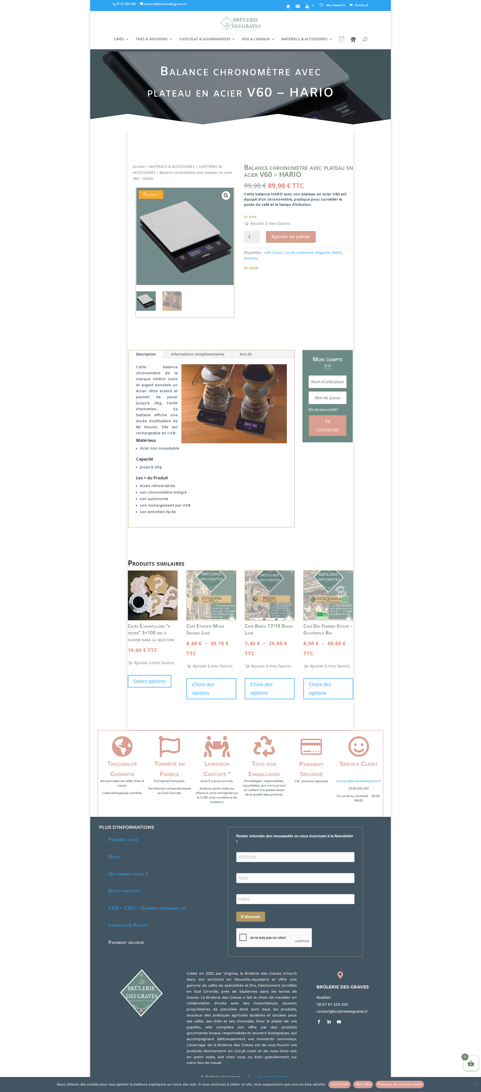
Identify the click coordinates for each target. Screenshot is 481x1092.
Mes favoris (335, 5)
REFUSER (363, 1084)
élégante (322, 252)
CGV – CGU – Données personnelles (147, 908)
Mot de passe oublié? (323, 409)
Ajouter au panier (291, 237)
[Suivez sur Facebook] (319, 1022)
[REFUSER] (474, 1084)
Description (146, 354)
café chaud (273, 252)
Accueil (139, 166)
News (113, 857)
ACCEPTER (339, 1084)
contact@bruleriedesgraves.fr (358, 781)
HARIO (336, 252)
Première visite (123, 840)
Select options (149, 681)
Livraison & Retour (128, 925)
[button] (225, 195)
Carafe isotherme (298, 252)
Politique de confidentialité (400, 1084)
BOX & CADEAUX (256, 39)
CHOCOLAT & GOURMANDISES (204, 39)
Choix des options (203, 688)
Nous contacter (124, 891)
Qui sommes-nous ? (128, 874)
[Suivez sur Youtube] (339, 1022)
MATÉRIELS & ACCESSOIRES (304, 39)
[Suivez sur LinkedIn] (329, 1022)
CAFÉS (119, 39)
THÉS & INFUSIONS (152, 39)
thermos (251, 258)
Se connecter (327, 425)
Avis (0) (245, 354)
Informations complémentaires (197, 354)
